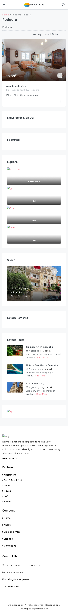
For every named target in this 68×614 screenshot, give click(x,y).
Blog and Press (12, 531)
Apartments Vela (16, 85)
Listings (8, 538)
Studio (7, 501)
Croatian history (35, 383)
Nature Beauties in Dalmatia (42, 365)
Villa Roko (16, 292)
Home (7, 518)
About (7, 525)
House (7, 490)
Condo (7, 485)
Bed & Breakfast (13, 480)
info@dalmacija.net (18, 579)
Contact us (10, 545)
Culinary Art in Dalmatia (39, 347)
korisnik (48, 350)
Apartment (10, 474)
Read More (42, 357)
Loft (6, 496)
